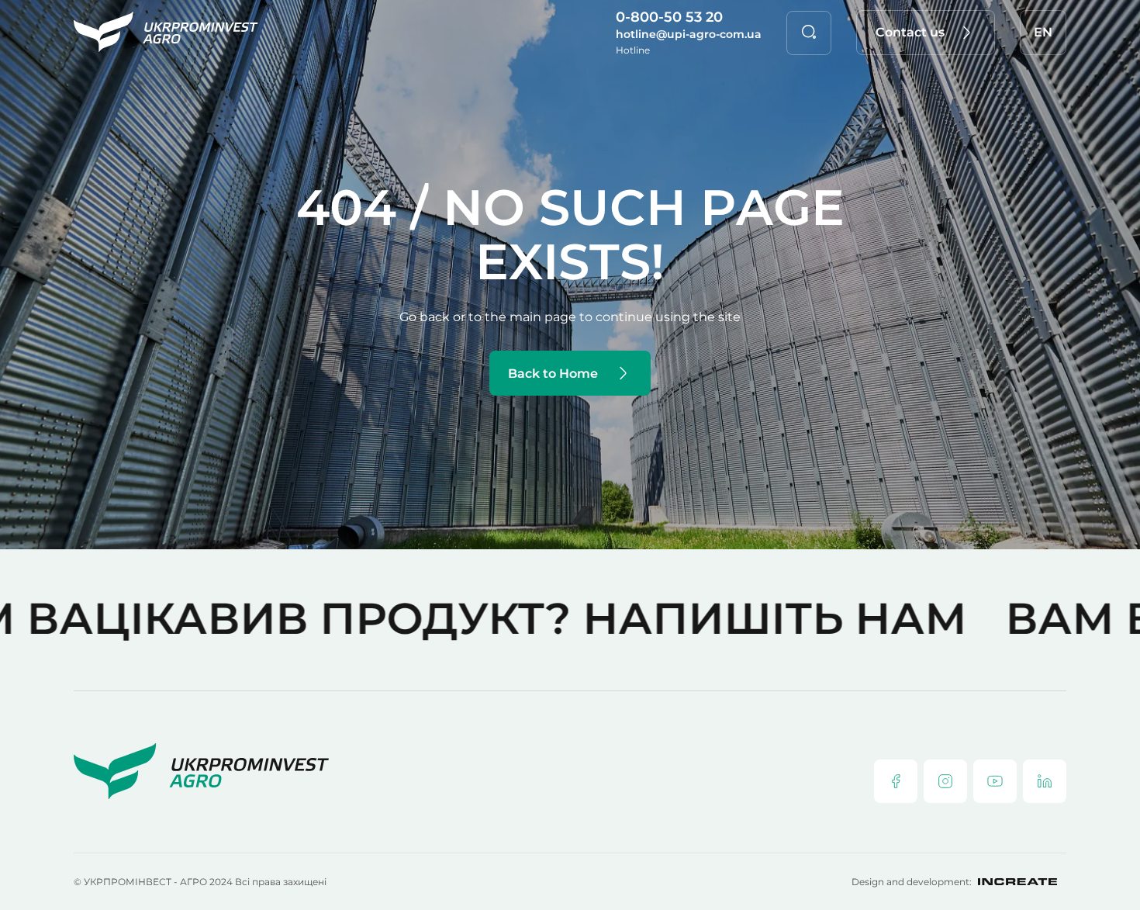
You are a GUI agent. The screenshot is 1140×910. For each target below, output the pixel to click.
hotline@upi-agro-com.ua (689, 34)
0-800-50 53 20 (669, 17)
